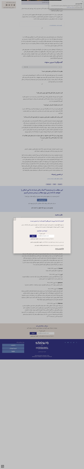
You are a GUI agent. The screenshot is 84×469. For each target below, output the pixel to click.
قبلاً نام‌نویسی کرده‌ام (59, 249)
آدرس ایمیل (42, 233)
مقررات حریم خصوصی (34, 238)
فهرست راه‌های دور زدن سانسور (35, 242)
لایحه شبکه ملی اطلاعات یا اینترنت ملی (41, 245)
